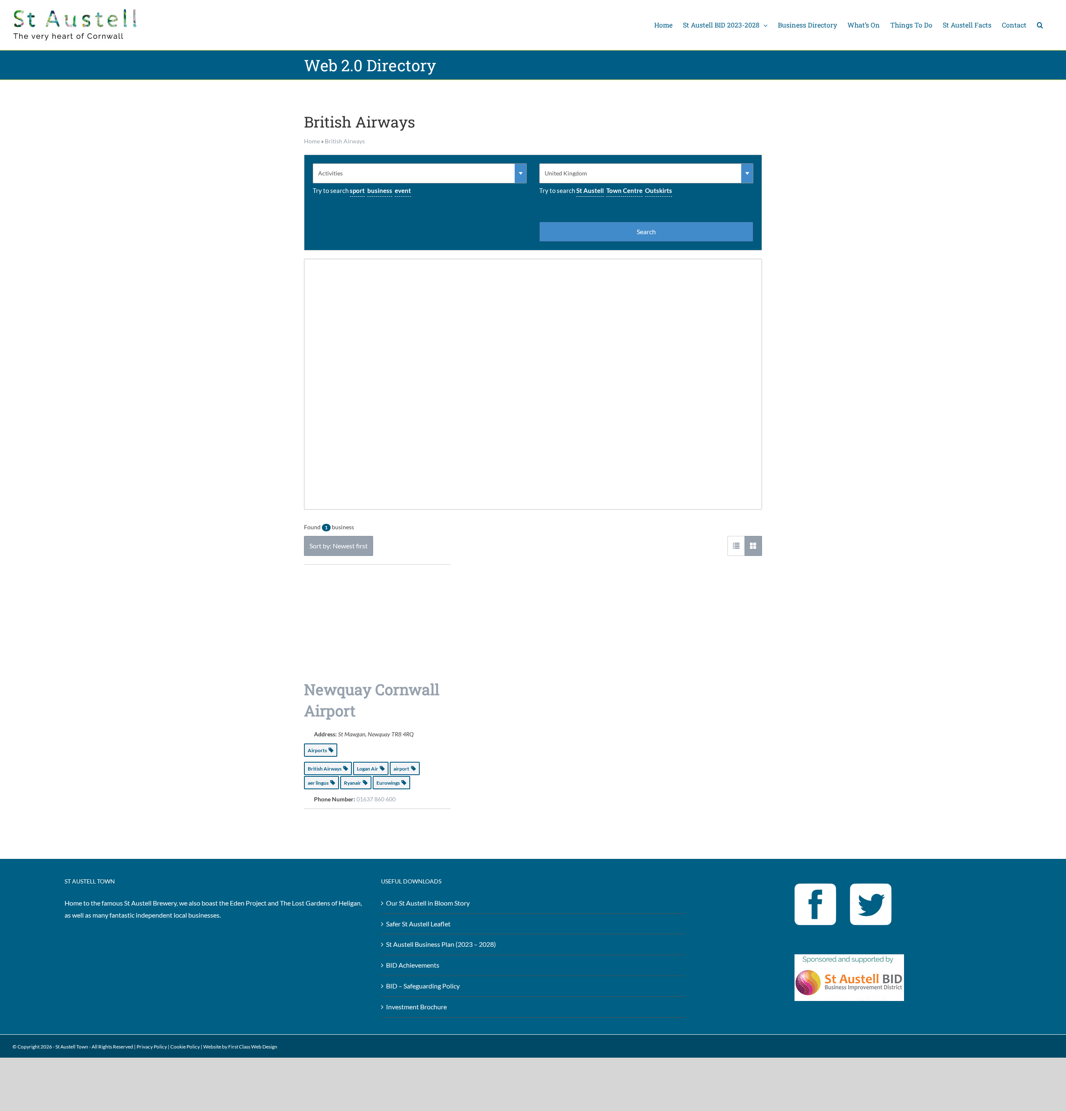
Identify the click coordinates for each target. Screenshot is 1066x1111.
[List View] (736, 546)
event (403, 190)
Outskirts (658, 190)
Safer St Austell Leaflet (418, 924)
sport (357, 190)
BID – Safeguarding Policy (423, 986)
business (379, 190)
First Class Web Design (252, 1046)
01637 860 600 (376, 799)
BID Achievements (412, 965)
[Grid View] (753, 546)
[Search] (1040, 25)
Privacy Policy (152, 1046)
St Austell (590, 190)
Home (312, 141)
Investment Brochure (416, 1007)
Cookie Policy (185, 1046)
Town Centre (624, 190)
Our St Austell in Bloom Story (428, 903)
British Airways (345, 141)
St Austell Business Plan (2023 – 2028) (441, 944)
